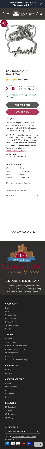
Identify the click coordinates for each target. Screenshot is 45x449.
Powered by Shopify (13, 439)
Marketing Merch (11, 353)
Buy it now (22, 112)
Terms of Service (11, 325)
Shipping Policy (11, 315)
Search (8, 329)
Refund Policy (10, 318)
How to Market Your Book (15, 349)
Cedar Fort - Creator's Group (16, 360)
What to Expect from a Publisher (17, 346)
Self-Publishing (11, 342)
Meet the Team (11, 387)
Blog (7, 397)
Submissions (10, 339)
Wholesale (9, 373)
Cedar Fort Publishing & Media (24, 437)
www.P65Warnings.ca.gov (16, 151)
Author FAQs (10, 356)
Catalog (8, 370)
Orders (7, 311)
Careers (8, 390)
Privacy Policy (10, 322)
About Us (8, 383)
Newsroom (9, 394)
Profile (7, 308)
